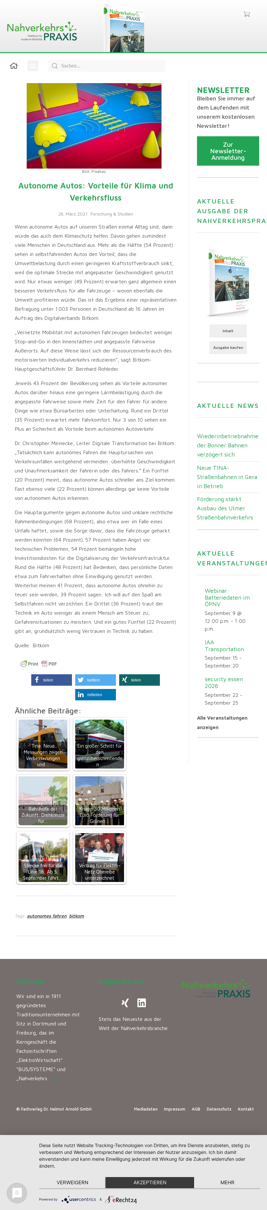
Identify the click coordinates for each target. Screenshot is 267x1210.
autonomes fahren (46, 916)
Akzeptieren (150, 1182)
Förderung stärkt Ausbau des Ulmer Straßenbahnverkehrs (225, 508)
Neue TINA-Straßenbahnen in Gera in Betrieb (227, 476)
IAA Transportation (224, 645)
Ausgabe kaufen (228, 347)
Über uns (30, 981)
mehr (227, 1182)
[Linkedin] (142, 1003)
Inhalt (228, 331)
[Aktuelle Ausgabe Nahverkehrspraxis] (228, 282)
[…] (53, 1078)
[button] (32, 65)
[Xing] (125, 1003)
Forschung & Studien (112, 214)
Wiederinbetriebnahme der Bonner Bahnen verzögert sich (228, 445)
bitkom (76, 916)
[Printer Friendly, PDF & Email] (39, 664)
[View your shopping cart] (246, 14)
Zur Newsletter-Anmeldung (228, 151)
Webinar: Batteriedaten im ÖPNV (227, 597)
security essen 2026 (224, 682)
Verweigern (72, 1182)
